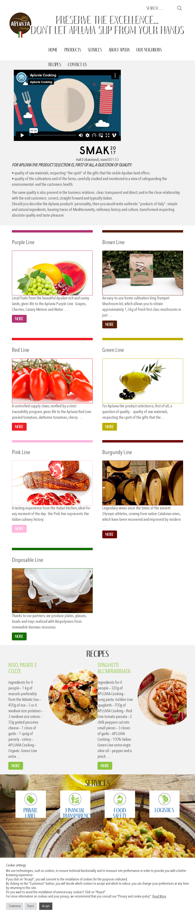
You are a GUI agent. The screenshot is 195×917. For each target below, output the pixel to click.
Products (72, 49)
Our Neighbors (149, 49)
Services (95, 49)
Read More (159, 896)
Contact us (77, 64)
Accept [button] (45, 906)
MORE (15, 765)
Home (53, 49)
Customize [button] (14, 906)
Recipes (55, 64)
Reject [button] (30, 906)
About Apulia (119, 49)
